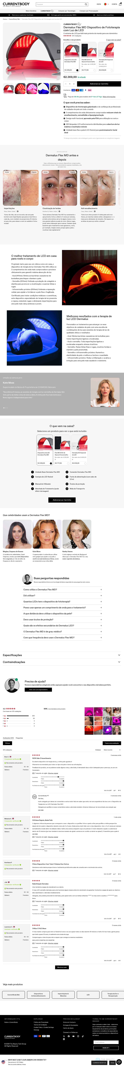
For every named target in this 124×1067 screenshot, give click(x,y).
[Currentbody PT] (16, 5)
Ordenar (98, 750)
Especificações (12, 655)
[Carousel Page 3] (7, 407)
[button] (9, 88)
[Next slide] (119, 189)
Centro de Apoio (68, 1028)
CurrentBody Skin (14, 19)
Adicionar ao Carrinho (99, 84)
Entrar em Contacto (69, 1022)
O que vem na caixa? (113, 40)
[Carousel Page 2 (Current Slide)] (5, 407)
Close (112, 1063)
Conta (114, 4)
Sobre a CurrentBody (11, 1022)
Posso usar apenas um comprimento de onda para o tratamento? (54, 607)
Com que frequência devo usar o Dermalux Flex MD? (48, 637)
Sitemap (36, 1030)
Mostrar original (53, 773)
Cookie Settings (49, 1027)
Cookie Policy (38, 1027)
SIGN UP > (106, 1048)
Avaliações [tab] (8, 738)
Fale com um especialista (38, 689)
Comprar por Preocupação (89, 11)
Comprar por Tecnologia (66, 11)
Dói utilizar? (29, 595)
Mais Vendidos (31, 11)
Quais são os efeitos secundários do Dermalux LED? (48, 625)
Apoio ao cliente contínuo (105, 15)
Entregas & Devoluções (70, 1025)
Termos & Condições (40, 1025)
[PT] (106, 4)
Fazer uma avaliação (113, 743)
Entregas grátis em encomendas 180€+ (64, 15)
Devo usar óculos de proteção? (38, 619)
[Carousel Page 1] (3, 407)
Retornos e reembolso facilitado (22, 15)
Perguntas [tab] (19, 738)
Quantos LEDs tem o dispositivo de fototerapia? (46, 601)
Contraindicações (14, 662)
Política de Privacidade (41, 1022)
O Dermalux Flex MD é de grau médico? (42, 631)
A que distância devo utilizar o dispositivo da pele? (47, 613)
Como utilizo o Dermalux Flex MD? (40, 589)
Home (5, 19)
